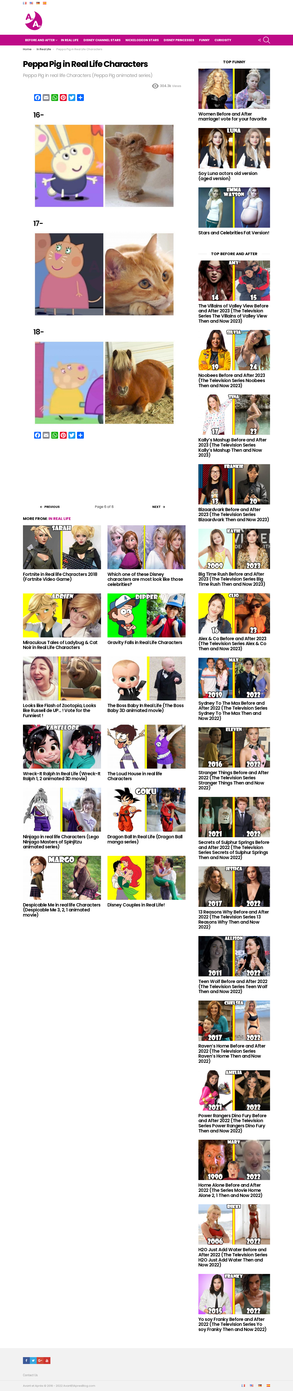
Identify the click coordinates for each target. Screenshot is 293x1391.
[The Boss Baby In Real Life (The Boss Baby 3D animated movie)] (146, 678)
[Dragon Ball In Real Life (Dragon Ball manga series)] (146, 810)
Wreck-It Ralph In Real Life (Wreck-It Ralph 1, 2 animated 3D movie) (62, 776)
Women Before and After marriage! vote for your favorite (232, 116)
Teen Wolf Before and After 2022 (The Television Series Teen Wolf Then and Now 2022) (232, 986)
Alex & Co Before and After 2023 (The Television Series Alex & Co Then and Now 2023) (232, 643)
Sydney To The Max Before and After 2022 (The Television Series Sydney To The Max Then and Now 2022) (232, 710)
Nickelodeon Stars (142, 40)
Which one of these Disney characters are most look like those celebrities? (145, 579)
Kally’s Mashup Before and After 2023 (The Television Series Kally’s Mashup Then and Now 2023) (232, 447)
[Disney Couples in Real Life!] (146, 878)
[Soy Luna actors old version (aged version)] (234, 148)
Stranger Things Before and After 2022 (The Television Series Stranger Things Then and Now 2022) (233, 780)
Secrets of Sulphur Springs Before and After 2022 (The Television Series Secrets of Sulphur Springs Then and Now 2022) (233, 850)
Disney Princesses (179, 40)
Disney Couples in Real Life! (136, 905)
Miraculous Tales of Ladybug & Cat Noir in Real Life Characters (60, 645)
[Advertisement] (104, 473)
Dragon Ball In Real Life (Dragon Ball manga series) (145, 839)
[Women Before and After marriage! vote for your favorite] (234, 89)
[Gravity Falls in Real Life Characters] (146, 615)
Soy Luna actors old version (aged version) (227, 176)
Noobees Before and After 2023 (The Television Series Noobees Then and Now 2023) (231, 380)
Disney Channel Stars (102, 40)
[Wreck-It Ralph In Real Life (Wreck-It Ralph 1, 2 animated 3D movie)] (62, 747)
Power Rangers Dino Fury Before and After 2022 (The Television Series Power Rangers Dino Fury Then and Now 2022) (232, 1123)
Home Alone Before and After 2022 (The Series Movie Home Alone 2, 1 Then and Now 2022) (230, 1190)
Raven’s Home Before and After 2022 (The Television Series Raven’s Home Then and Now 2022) (232, 1053)
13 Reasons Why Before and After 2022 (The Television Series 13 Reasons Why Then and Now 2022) (233, 919)
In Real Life (70, 40)
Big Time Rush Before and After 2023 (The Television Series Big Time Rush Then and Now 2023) (231, 579)
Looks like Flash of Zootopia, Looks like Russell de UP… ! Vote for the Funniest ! (59, 710)
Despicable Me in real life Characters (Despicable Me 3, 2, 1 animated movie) (62, 910)
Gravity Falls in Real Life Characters (144, 642)
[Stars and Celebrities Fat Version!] (234, 207)
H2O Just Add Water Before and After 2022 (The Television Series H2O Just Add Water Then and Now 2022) (232, 1257)
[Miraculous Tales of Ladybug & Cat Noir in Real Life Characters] (62, 615)
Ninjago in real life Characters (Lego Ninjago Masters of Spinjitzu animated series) (61, 842)
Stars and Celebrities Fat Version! (233, 233)
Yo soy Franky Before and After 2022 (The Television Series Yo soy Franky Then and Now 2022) (232, 1324)
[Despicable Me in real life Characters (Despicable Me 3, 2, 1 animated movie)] (62, 878)
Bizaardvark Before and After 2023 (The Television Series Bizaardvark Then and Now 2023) (233, 514)
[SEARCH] (266, 40)
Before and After (40, 40)
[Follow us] (259, 40)
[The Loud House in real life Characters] (146, 747)
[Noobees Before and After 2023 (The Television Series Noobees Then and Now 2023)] (234, 350)
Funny (204, 40)
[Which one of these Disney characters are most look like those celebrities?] (146, 547)
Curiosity (222, 40)
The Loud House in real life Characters (134, 776)
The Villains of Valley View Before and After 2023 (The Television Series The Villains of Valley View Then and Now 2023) (233, 313)
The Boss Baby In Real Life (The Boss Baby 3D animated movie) (145, 708)
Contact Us (30, 1375)
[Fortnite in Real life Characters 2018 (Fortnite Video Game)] (62, 547)
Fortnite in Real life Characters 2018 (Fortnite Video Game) (60, 577)
